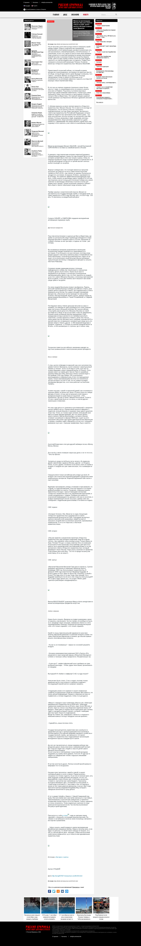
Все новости (99, 102)
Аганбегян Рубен (37, 151)
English (35, 5)
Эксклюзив (75, 15)
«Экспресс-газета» (62, 857)
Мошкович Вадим (37, 26)
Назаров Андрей (37, 104)
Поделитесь (75, 887)
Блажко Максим (36, 122)
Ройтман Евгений (37, 34)
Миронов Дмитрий (37, 141)
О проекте (26, 2)
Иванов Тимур (36, 43)
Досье (65, 15)
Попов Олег (35, 86)
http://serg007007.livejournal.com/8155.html (67, 876)
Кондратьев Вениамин (35, 70)
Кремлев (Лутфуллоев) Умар (37, 51)
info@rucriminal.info (46, 2)
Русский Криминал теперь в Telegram (35, 9)
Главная (56, 15)
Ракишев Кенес (36, 95)
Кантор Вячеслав (37, 78)
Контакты (35, 2)
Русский (27, 5)
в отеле (65, 815)
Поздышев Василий (38, 131)
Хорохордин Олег (37, 62)
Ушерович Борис (37, 112)
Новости (85, 15)
